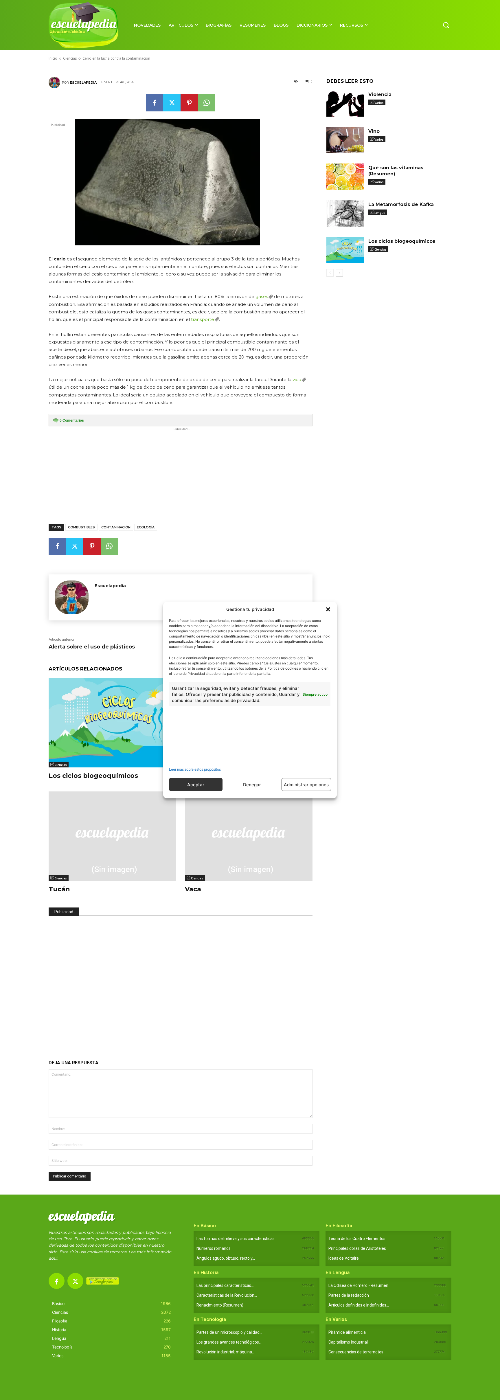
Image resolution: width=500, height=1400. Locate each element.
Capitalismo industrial (348, 1342)
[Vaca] (248, 836)
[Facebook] (154, 102)
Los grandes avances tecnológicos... (229, 1342)
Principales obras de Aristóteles (357, 1248)
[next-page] (339, 273)
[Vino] (345, 140)
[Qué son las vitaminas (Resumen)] (345, 176)
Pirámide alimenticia (347, 1332)
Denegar (252, 784)
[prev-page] (330, 273)
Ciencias (61, 765)
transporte (202, 319)
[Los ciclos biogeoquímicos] (112, 722)
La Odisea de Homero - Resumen (358, 1285)
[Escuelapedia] (55, 82)
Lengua (379, 213)
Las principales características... (225, 1285)
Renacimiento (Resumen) (219, 1305)
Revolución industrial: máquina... (225, 1352)
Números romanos (213, 1248)
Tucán (59, 889)
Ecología (146, 527)
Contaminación (115, 527)
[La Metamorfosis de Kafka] (345, 213)
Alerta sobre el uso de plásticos (92, 647)
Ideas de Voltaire (343, 1258)
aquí (53, 1258)
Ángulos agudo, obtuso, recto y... (225, 1258)
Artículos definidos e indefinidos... (358, 1305)
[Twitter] (172, 102)
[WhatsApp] (206, 102)
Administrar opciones (306, 784)
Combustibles (81, 527)
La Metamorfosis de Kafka (401, 204)
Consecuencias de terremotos (355, 1352)
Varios (379, 103)
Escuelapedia (83, 82)
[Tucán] (112, 836)
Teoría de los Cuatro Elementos (356, 1238)
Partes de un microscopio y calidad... (229, 1332)
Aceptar (195, 784)
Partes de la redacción (348, 1295)
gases (261, 296)
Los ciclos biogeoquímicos (93, 776)
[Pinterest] (189, 102)
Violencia (379, 94)
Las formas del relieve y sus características (235, 1238)
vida (297, 379)
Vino (374, 131)
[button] (328, 609)
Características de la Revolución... (226, 1295)
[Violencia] (345, 103)
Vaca (193, 889)
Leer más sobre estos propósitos (195, 769)
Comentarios (72, 420)
